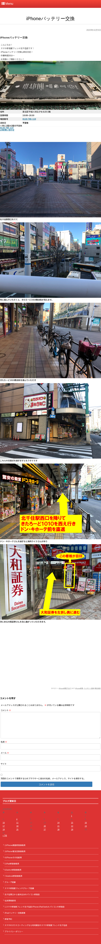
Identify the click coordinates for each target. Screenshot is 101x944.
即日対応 (97, 688)
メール (5, 752)
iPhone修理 (79, 688)
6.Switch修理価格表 (13, 869)
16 (86, 822)
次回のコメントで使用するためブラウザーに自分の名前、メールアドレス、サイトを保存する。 (43, 778)
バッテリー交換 (89, 688)
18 (17, 826)
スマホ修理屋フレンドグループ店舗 (19, 888)
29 (72, 829)
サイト (4, 763)
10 (4, 822)
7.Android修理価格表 (13, 876)
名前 (4, 741)
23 (86, 826)
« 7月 (5, 835)
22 (72, 826)
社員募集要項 (10, 900)
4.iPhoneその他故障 (13, 857)
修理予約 (8, 919)
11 (17, 822)
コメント (6, 710)
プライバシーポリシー (14, 931)
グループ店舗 (10, 882)
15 (72, 822)
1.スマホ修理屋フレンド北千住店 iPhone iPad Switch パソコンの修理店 (34, 906)
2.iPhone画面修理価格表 (15, 845)
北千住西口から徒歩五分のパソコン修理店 (22, 894)
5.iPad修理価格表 (12, 863)
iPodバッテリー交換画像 (15, 913)
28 (58, 829)
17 (4, 826)
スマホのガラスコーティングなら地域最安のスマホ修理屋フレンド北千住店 (36, 925)
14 (58, 822)
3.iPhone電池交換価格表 (15, 851)
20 (45, 826)
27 (45, 829)
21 (58, 826)
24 (4, 829)
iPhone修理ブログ (65, 688)
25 (17, 829)
